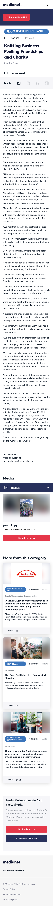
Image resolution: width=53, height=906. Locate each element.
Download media (26, 537)
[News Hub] (12, 4)
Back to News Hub (18, 17)
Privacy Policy (9, 889)
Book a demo (24, 829)
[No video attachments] (47, 83)
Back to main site (15, 871)
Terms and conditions (12, 894)
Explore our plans (24, 838)
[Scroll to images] (19, 83)
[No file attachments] (28, 83)
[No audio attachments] (38, 83)
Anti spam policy (10, 899)
